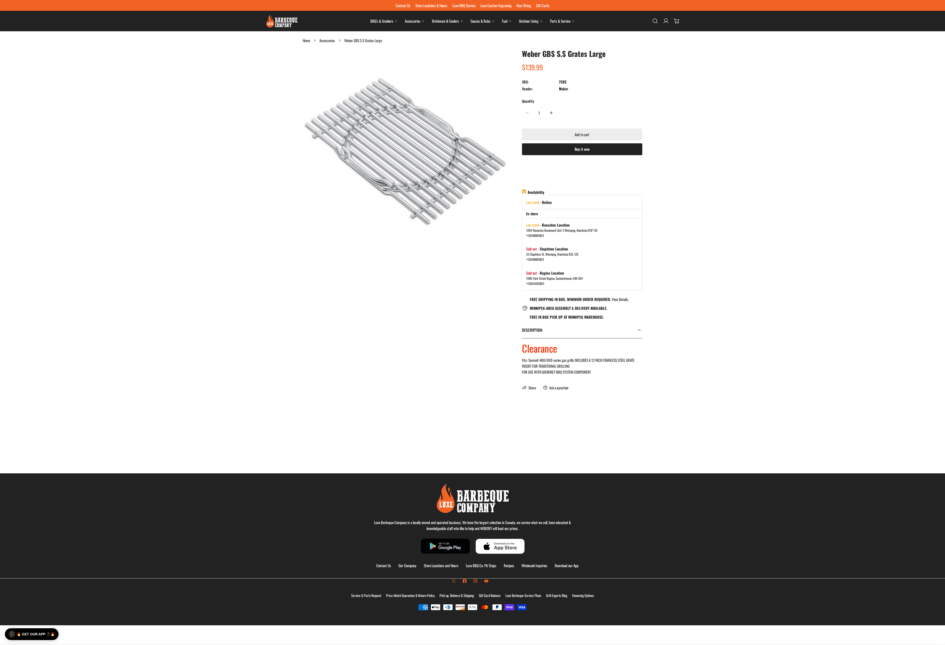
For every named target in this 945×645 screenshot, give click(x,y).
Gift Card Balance (490, 595)
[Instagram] (475, 581)
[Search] (655, 21)
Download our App (567, 565)
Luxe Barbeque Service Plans (523, 595)
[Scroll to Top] (936, 619)
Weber (563, 88)
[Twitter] (453, 581)
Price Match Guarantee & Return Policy (410, 595)
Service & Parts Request (366, 595)
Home (306, 40)
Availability (536, 192)
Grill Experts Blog (556, 595)
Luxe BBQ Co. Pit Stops (481, 565)
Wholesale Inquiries (534, 565)
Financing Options (583, 595)
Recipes (509, 565)
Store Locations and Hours (441, 565)
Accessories (327, 40)
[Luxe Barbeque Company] (282, 21)
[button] (676, 21)
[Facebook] (464, 581)
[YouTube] (486, 581)
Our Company (407, 565)
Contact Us (383, 565)
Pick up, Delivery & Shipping (457, 595)
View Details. (620, 299)
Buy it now (582, 149)
